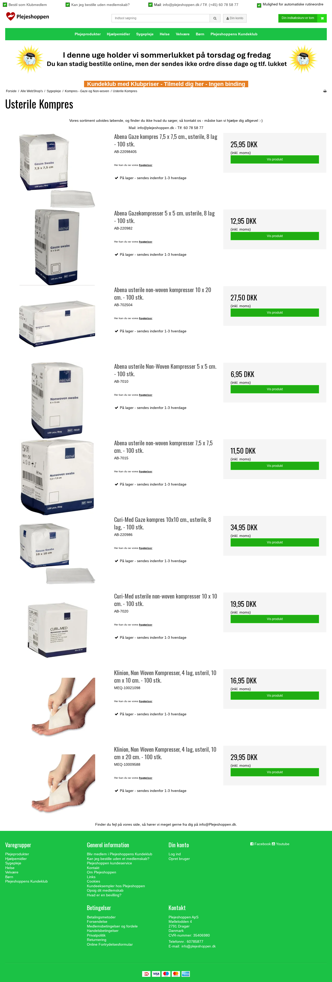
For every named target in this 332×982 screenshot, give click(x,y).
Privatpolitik (96, 935)
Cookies (93, 881)
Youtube (282, 844)
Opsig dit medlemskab (105, 890)
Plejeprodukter (88, 34)
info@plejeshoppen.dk (181, 5)
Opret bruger (179, 859)
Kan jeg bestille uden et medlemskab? (118, 859)
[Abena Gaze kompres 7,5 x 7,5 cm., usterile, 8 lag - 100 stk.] (57, 171)
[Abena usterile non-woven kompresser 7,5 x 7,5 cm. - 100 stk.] (57, 477)
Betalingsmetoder (101, 917)
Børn (200, 34)
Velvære (183, 34)
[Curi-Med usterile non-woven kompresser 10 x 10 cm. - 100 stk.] (57, 630)
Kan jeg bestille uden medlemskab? (100, 5)
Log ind (175, 854)
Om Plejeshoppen (101, 872)
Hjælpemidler (118, 34)
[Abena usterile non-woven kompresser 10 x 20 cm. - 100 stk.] (57, 324)
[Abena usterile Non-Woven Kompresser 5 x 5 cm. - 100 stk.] (57, 400)
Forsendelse (97, 921)
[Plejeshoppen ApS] (27, 17)
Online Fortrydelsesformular (110, 944)
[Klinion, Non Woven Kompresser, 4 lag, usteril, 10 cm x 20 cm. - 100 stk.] (57, 783)
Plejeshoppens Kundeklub (234, 34)
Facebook (262, 844)
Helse (165, 34)
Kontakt (93, 868)
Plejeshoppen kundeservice (109, 863)
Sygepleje (145, 34)
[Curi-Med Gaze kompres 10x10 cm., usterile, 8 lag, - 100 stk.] (57, 554)
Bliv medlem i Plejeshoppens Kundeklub (119, 854)
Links (91, 877)
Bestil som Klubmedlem (28, 5)
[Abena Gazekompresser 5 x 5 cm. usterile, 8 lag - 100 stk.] (57, 247)
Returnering (96, 940)
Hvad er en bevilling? (104, 895)
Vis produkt (275, 159)
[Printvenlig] (325, 91)
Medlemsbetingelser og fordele (112, 926)
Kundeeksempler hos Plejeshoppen (116, 886)
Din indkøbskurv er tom (298, 18)
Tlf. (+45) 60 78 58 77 (220, 5)
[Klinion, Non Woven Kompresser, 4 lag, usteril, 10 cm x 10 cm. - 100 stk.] (57, 707)
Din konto (236, 18)
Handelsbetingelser (103, 931)
